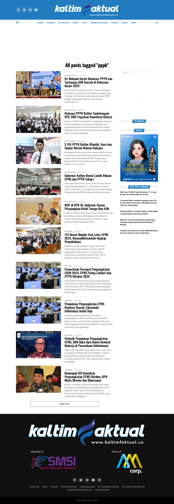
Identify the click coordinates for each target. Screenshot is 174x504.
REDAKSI (45, 487)
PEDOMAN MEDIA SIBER (87, 487)
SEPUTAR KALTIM (63, 22)
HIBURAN (124, 22)
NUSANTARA (51, 22)
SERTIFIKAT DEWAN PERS (68, 487)
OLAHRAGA (114, 22)
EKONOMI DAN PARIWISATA (99, 22)
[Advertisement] (87, 43)
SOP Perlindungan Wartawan (108, 487)
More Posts (64, 404)
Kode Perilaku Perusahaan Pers (133, 487)
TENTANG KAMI (34, 487)
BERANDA (40, 22)
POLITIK (84, 22)
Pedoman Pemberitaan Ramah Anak (79, 490)
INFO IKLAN (54, 487)
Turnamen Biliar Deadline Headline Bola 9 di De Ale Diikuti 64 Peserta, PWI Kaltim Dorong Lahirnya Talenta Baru (138, 203)
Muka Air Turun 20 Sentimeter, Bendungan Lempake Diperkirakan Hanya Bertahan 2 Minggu (137, 222)
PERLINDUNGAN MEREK (102, 490)
